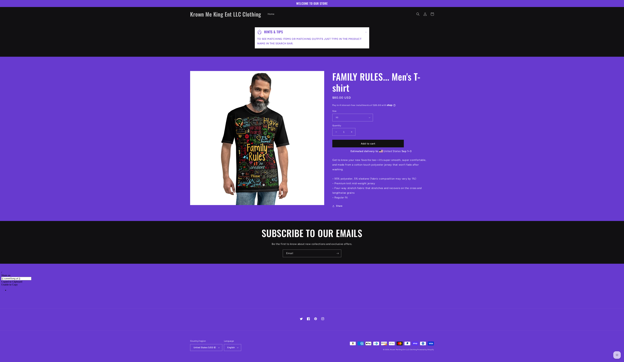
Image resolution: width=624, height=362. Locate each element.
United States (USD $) (205, 347)
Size (334, 111)
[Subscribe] (337, 253)
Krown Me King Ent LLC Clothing (403, 350)
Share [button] (339, 206)
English (231, 347)
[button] (418, 14)
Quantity (336, 125)
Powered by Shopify (425, 350)
